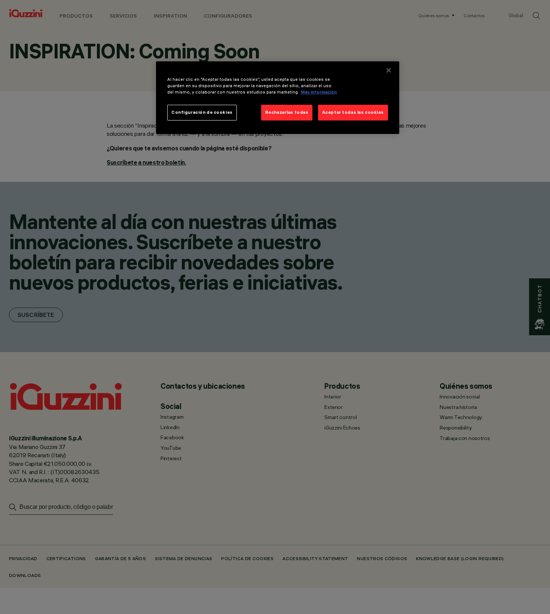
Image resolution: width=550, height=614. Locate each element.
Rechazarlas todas (287, 112)
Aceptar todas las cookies (353, 112)
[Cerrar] (389, 70)
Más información (319, 92)
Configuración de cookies (202, 112)
